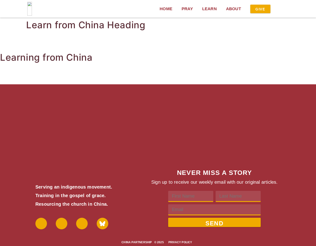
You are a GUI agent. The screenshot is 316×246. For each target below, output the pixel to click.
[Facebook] (41, 223)
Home (166, 8)
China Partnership (136, 242)
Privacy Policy (180, 242)
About (233, 8)
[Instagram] (82, 223)
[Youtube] (61, 223)
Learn (209, 8)
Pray (187, 8)
